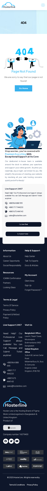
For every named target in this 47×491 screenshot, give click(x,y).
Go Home (23, 88)
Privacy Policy (32, 485)
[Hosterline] (8, 5)
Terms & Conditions (17, 485)
